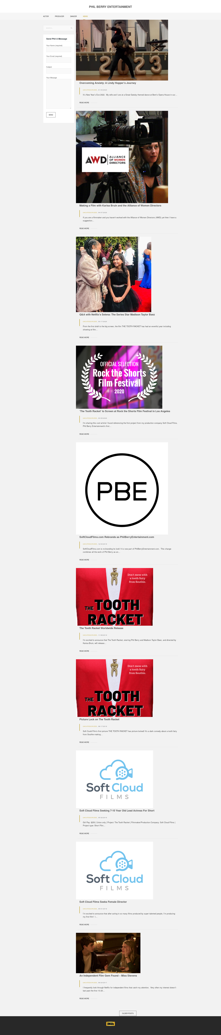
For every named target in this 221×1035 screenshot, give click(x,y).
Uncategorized (90, 90)
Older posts (128, 1013)
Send (51, 115)
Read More (84, 102)
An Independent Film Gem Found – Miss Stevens (108, 975)
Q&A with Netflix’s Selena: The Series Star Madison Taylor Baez (117, 314)
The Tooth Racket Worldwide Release (101, 628)
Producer (59, 16)
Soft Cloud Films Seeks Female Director (103, 902)
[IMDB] (110, 1023)
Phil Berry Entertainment (110, 6)
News (85, 16)
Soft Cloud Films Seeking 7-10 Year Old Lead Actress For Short (116, 810)
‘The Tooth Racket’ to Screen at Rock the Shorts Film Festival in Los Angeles (124, 411)
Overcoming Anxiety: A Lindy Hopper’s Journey (107, 83)
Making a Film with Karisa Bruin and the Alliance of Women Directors (120, 205)
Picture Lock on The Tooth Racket (99, 719)
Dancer (73, 16)
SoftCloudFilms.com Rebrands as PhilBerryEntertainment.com (116, 537)
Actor (46, 16)
